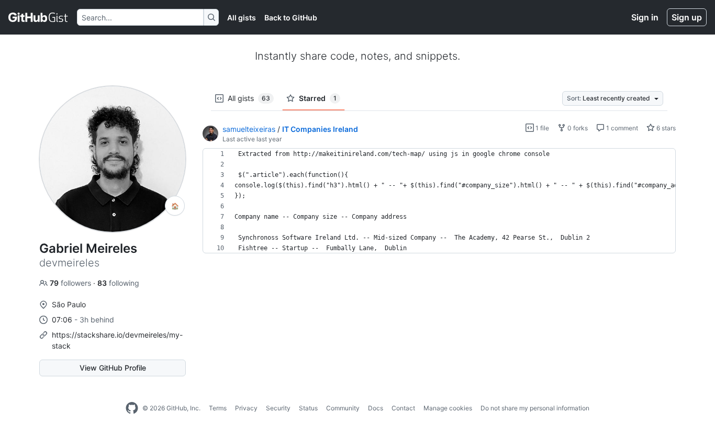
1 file (541, 128)
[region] (439, 201)
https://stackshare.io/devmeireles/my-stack (117, 340)
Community (343, 408)
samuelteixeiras (248, 129)
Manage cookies (447, 408)
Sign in (644, 17)
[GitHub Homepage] (132, 408)
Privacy (246, 408)
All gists (241, 17)
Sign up (687, 17)
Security (278, 408)
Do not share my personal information (535, 408)
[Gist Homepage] (38, 17)
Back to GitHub (290, 17)
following (118, 282)
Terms (218, 408)
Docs (375, 408)
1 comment (621, 128)
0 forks (577, 128)
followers (71, 282)
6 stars (665, 128)
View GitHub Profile (113, 367)
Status (308, 408)
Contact (403, 408)
